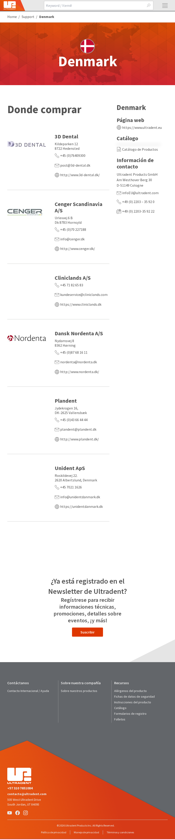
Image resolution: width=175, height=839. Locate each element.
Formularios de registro (130, 714)
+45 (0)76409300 (72, 155)
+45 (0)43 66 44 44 (74, 420)
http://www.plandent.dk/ (79, 439)
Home (12, 16)
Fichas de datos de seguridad (134, 696)
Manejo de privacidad (86, 832)
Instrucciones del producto (132, 702)
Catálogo (120, 708)
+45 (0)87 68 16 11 (74, 352)
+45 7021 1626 (71, 487)
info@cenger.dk (72, 239)
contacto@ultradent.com (26, 794)
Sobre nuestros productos (79, 691)
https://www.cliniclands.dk (80, 304)
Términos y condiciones (120, 832)
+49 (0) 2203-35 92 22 (138, 211)
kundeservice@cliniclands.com (84, 294)
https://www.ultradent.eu (142, 127)
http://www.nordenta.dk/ (79, 372)
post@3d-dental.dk (75, 165)
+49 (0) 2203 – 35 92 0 (138, 202)
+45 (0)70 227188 (73, 229)
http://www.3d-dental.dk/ (80, 175)
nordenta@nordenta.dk (78, 362)
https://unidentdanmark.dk (81, 506)
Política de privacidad (53, 832)
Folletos (119, 719)
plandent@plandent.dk (78, 429)
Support (28, 16)
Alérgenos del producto (130, 691)
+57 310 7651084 (20, 788)
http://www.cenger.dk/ (77, 249)
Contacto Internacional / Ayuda (28, 691)
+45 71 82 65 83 (71, 285)
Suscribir (87, 632)
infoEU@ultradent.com (140, 193)
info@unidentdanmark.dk (80, 497)
